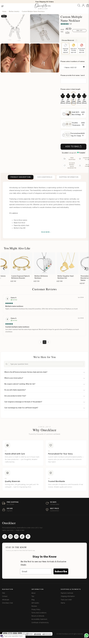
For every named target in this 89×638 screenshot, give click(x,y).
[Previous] (4, 268)
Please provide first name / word (72, 75)
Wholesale (5, 600)
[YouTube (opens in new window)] (16, 536)
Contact (4, 596)
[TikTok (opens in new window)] (22, 536)
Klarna (63, 603)
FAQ (3, 593)
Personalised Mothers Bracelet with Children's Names (66, 278)
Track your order (66, 600)
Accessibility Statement (39, 619)
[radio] (63, 98)
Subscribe (61, 571)
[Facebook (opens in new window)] (4, 536)
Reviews (34, 606)
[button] (79, 5)
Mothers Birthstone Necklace (18, 277)
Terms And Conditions (38, 613)
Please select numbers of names (73, 61)
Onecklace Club (7, 603)
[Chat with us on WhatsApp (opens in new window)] (86, 635)
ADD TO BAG (72, 146)
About (33, 593)
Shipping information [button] (68, 177)
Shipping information (68, 596)
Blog (32, 600)
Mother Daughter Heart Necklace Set (43, 277)
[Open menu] (2, 6)
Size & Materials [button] (44, 177)
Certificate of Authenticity (40, 623)
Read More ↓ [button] (46, 232)
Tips (32, 596)
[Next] (85, 268)
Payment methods (67, 593)
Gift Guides (35, 603)
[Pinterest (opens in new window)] (28, 536)
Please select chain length (70, 89)
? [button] (76, 40)
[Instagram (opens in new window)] (10, 536)
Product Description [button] (21, 177)
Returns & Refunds (37, 616)
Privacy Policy (35, 609)
